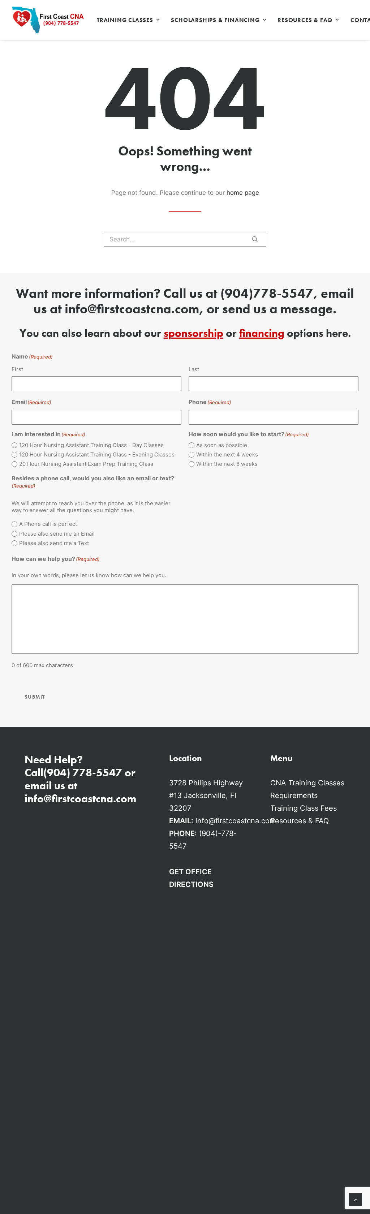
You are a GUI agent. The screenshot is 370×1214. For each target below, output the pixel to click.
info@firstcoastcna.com (132, 309)
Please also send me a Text (54, 543)
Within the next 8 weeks (227, 463)
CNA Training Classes (307, 782)
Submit (35, 697)
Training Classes (125, 20)
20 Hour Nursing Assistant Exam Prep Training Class (86, 463)
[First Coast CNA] (48, 20)
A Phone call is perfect (48, 523)
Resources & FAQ (305, 20)
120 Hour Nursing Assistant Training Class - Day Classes (91, 445)
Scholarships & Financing (215, 20)
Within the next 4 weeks (227, 454)
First (17, 369)
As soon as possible (221, 445)
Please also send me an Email (57, 533)
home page (243, 192)
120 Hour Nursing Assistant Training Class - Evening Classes (97, 454)
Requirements (294, 795)
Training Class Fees (303, 808)
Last (194, 369)
